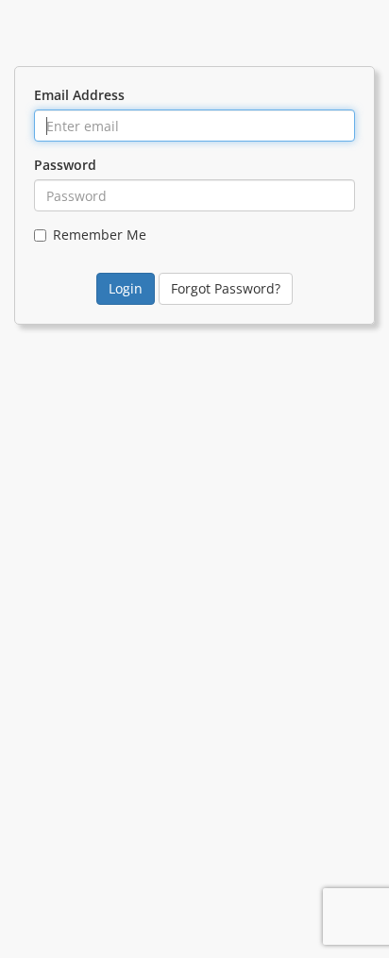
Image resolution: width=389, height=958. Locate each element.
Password (65, 165)
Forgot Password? (225, 288)
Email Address (79, 95)
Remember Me (99, 235)
